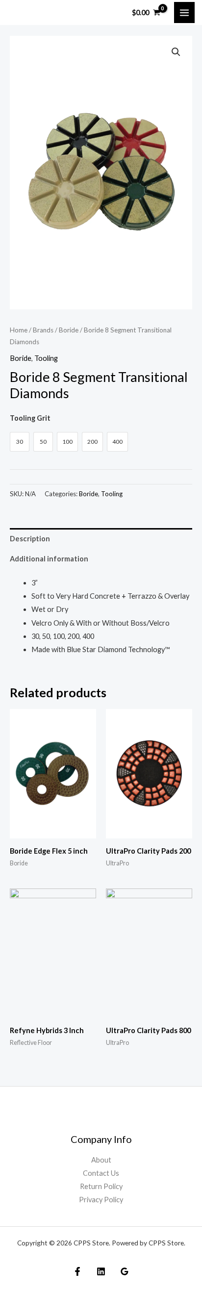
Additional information (49, 559)
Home (18, 330)
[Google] (124, 1271)
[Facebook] (77, 1271)
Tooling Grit (30, 418)
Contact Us (101, 1173)
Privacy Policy (101, 1199)
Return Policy (101, 1186)
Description (30, 538)
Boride (68, 330)
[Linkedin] (101, 1271)
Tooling (46, 358)
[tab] (101, 538)
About (101, 1160)
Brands (43, 330)
